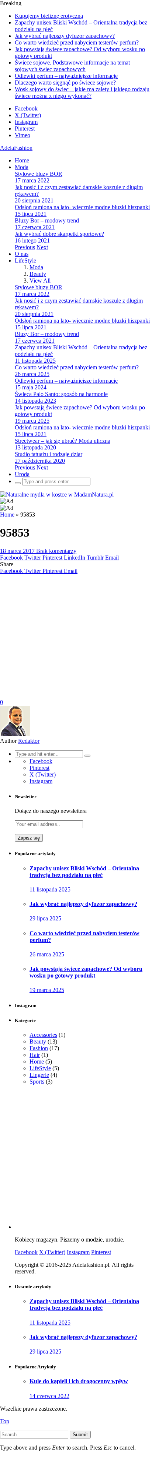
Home (22, 160)
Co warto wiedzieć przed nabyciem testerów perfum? (77, 42)
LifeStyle (25, 260)
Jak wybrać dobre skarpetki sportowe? (59, 234)
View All (40, 280)
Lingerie (39, 1075)
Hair (35, 1055)
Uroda (22, 474)
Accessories (43, 1035)
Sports (37, 1081)
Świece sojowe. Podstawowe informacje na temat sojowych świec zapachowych (72, 65)
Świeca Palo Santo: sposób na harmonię (61, 394)
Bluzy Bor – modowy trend (47, 220)
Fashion (39, 1048)
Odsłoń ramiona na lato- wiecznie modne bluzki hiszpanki (82, 207)
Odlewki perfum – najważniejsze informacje (66, 76)
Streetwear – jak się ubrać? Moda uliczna (62, 441)
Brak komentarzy (56, 551)
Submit (80, 1434)
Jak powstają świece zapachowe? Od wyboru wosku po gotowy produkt (86, 972)
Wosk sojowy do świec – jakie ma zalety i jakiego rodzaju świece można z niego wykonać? (82, 92)
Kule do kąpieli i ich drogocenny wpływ (79, 1381)
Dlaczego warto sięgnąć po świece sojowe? (65, 82)
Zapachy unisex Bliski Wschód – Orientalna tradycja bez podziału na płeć (84, 871)
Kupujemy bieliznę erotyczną (49, 16)
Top (4, 1421)
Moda (21, 167)
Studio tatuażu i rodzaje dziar (48, 454)
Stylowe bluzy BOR (38, 174)
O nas (21, 254)
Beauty (38, 274)
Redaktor (28, 741)
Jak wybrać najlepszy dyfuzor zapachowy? (65, 36)
